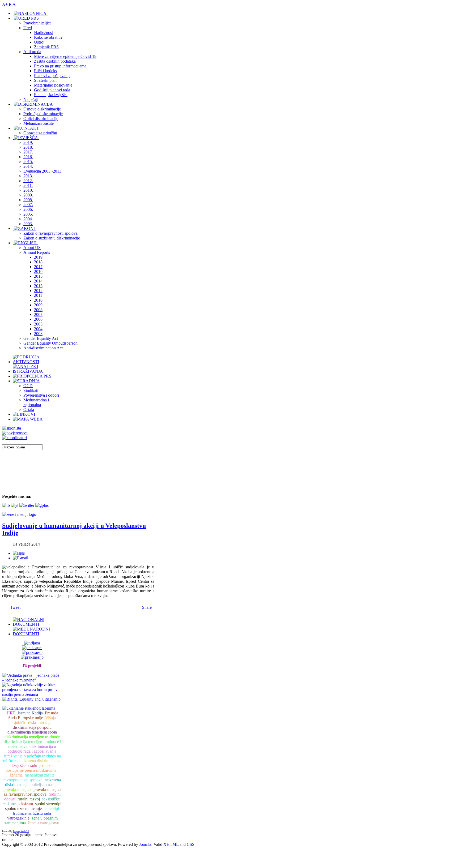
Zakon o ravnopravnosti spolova (50, 233)
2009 (38, 305)
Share (147, 607)
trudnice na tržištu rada (32, 813)
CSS (190, 844)
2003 (38, 333)
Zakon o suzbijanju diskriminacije (51, 238)
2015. (28, 161)
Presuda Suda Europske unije (33, 715)
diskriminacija (40, 722)
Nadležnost (43, 32)
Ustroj (39, 42)
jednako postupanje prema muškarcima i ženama (32, 770)
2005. (28, 214)
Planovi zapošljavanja (52, 75)
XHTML (170, 844)
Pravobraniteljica (37, 23)
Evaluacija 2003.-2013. (42, 171)
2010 (38, 300)
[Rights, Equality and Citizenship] (31, 698)
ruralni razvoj (29, 799)
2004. (28, 219)
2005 (38, 324)
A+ (5, 4)
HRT (11, 713)
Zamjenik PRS (46, 47)
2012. (28, 180)
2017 (38, 266)
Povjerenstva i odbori (41, 395)
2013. (28, 176)
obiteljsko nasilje (44, 784)
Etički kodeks (45, 70)
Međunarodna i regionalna (36, 402)
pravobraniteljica (17, 789)
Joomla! (145, 844)
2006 (38, 319)
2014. (28, 166)
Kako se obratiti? (48, 37)
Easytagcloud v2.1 (21, 831)
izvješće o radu (24, 765)
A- (14, 4)
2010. (28, 190)
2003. (28, 223)
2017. (28, 152)
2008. (28, 200)
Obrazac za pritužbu (40, 133)
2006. (28, 209)
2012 (38, 290)
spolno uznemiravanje (23, 808)
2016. (28, 157)
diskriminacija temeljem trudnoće (32, 737)
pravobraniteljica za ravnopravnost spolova (32, 791)
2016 (38, 271)
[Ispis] (19, 553)
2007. (28, 204)
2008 (38, 309)
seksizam (25, 803)
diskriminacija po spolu (32, 727)
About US (32, 247)
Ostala (28, 409)
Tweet (15, 607)
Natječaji (30, 99)
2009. (28, 195)
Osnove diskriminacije (42, 109)
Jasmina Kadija (30, 713)
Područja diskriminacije (43, 114)
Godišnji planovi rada (52, 90)
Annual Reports (36, 252)
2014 (38, 281)
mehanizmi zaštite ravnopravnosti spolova (28, 777)
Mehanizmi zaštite (38, 123)
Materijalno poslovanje (53, 85)
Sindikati (30, 390)
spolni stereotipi (48, 803)
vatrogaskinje (18, 818)
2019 (38, 257)
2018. (28, 147)
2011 (38, 295)
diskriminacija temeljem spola (32, 732)
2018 (38, 262)
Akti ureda (32, 51)
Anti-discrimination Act (43, 348)
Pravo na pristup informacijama (60, 66)
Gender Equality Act (40, 338)
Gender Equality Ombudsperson (50, 343)
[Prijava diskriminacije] (11, 428)
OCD (28, 385)
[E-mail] (20, 558)
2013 (38, 286)
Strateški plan (45, 80)
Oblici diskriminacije (40, 118)
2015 (38, 276)
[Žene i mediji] (19, 514)
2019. (28, 142)
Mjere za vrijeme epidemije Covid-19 (65, 56)
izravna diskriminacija (42, 760)
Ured (27, 27)
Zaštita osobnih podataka (55, 61)
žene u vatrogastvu (43, 823)
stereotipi (51, 808)
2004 (38, 329)
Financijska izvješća (50, 94)
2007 (38, 314)
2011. (28, 185)
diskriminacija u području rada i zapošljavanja (31, 748)
